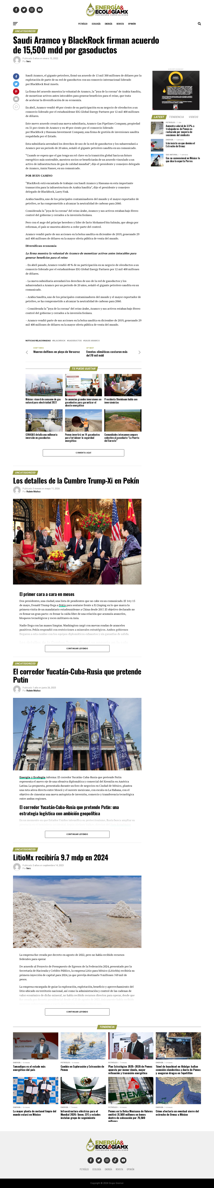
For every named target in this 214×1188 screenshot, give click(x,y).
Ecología (96, 23)
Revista (120, 23)
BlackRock (59, 341)
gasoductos (75, 341)
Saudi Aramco (92, 341)
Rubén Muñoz (33, 491)
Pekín (62, 605)
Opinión (132, 23)
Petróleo (82, 23)
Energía (108, 23)
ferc (28, 61)
